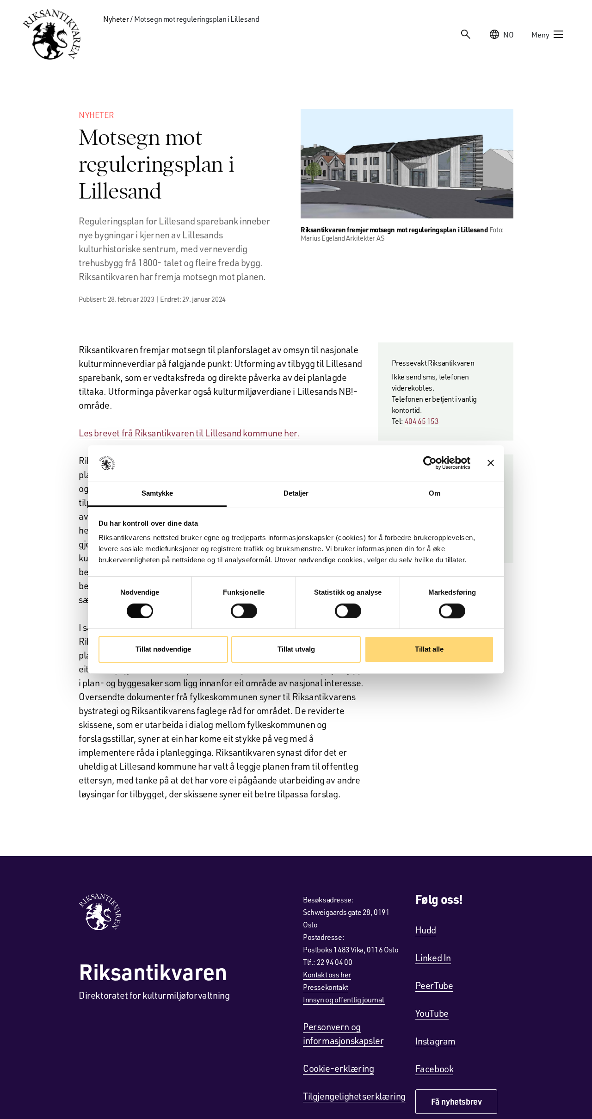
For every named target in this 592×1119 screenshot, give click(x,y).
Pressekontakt (325, 987)
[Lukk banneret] (490, 463)
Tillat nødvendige (163, 649)
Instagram (435, 1041)
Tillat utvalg (296, 649)
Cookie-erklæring (338, 1068)
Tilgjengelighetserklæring (354, 1096)
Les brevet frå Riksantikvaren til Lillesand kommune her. (189, 433)
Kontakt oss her (327, 974)
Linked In (433, 957)
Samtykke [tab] (157, 493)
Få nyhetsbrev (456, 1101)
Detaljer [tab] (296, 493)
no (508, 34)
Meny (540, 34)
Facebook (434, 1069)
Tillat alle (429, 649)
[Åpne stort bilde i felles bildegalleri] (407, 163)
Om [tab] (434, 493)
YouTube (432, 1013)
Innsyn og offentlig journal (344, 999)
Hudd (425, 930)
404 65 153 (422, 421)
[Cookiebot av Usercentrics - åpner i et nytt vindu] (429, 463)
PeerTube (434, 985)
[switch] (244, 610)
